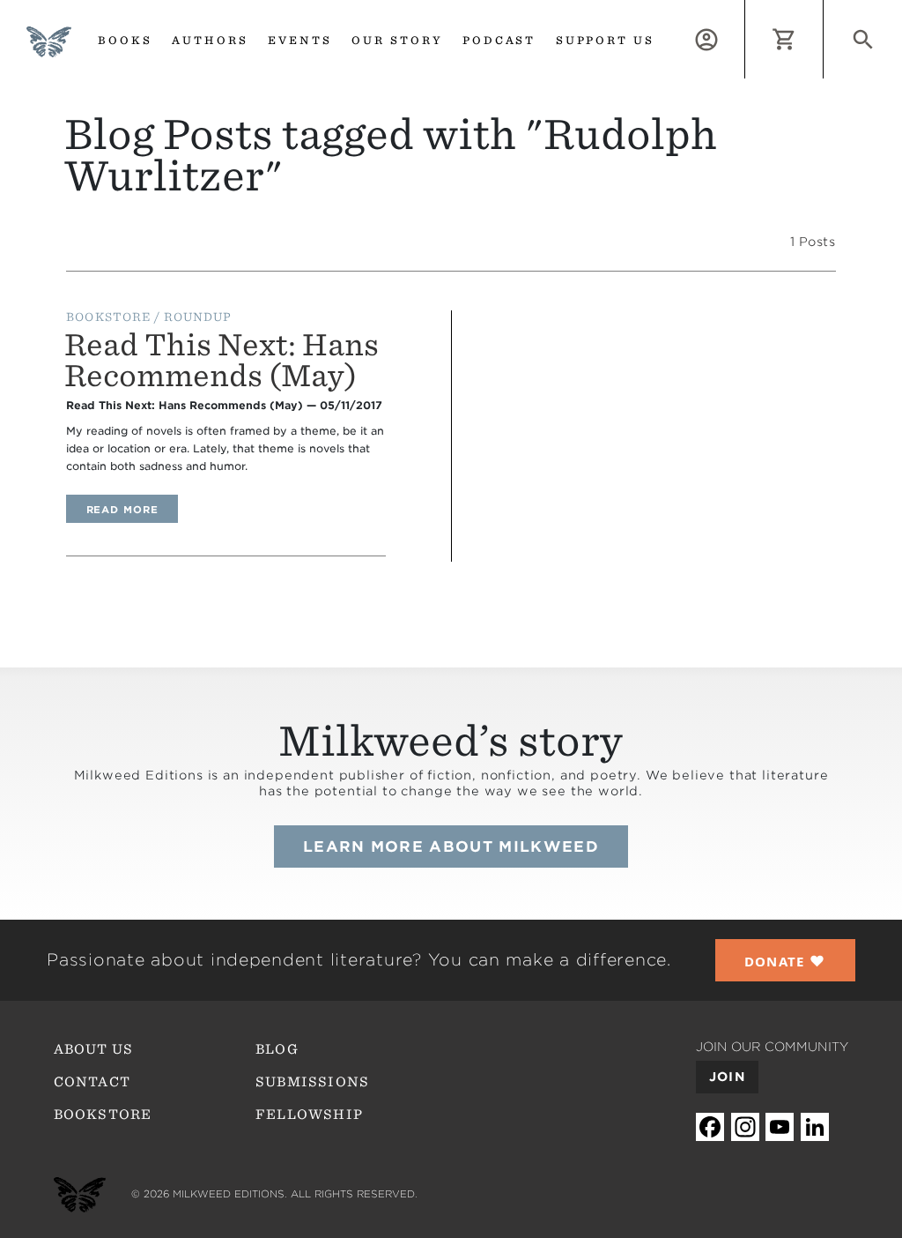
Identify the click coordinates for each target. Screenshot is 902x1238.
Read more (131, 509)
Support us (605, 40)
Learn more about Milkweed (451, 846)
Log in (744, 10)
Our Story (397, 40)
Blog (277, 1049)
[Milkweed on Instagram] (745, 1127)
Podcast (499, 40)
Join (727, 1077)
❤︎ (785, 961)
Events (300, 40)
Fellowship (309, 1114)
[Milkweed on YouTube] (779, 1127)
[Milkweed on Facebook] (710, 1127)
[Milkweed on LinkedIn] (815, 1127)
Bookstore (103, 1114)
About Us (93, 1049)
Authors (210, 40)
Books (125, 40)
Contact (92, 1082)
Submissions (312, 1082)
